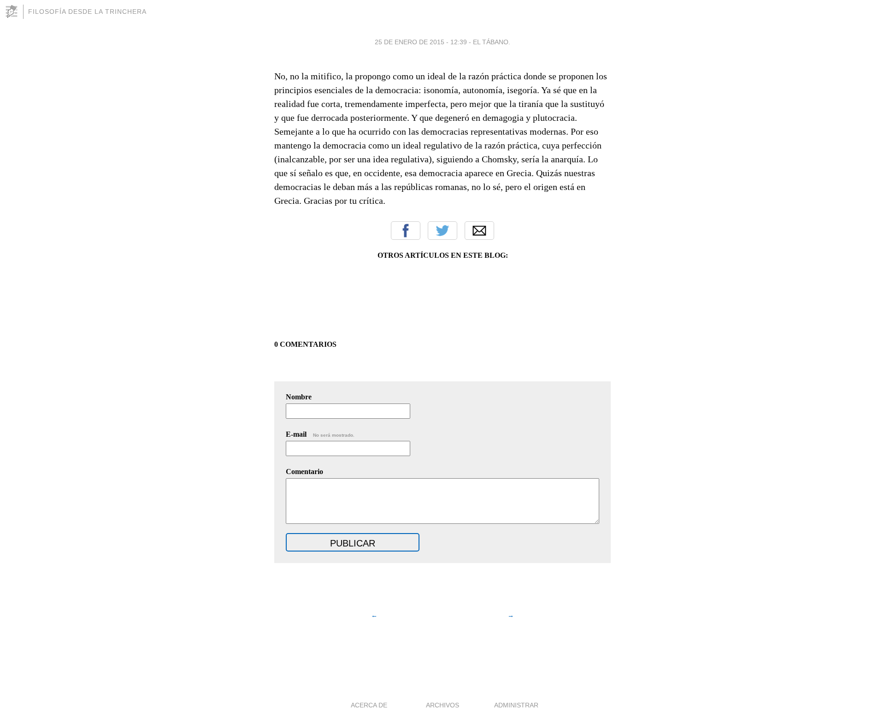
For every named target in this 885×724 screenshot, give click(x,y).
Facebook (405, 230)
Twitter (442, 230)
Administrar (516, 705)
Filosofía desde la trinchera (87, 11)
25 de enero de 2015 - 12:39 (421, 42)
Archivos (442, 705)
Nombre (299, 397)
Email (479, 230)
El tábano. (491, 42)
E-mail (320, 434)
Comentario (304, 471)
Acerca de (369, 705)
